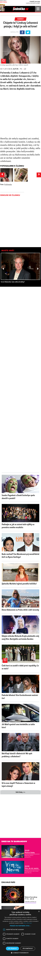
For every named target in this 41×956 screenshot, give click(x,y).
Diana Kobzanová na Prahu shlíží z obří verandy (20, 610)
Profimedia (8, 184)
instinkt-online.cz (30, 901)
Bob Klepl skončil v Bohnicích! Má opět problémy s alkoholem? (17, 755)
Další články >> (20, 792)
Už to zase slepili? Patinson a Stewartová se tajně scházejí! (18, 784)
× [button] (39, 911)
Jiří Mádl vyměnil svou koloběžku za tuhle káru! (18, 726)
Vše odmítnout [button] (28, 948)
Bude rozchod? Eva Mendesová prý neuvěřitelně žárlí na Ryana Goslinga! (20, 555)
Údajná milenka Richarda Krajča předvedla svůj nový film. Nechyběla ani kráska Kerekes (20, 637)
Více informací (28, 923)
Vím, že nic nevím (32, 867)
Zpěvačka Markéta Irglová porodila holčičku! (19, 584)
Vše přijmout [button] (12, 948)
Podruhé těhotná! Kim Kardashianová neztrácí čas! (20, 696)
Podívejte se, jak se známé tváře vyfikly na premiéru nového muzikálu (18, 526)
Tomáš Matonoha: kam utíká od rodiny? (13, 282)
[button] (20, 926)
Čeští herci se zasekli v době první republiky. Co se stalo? (20, 667)
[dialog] (20, 932)
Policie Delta (30, 852)
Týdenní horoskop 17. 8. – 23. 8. (31, 898)
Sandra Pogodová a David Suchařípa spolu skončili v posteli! (18, 496)
